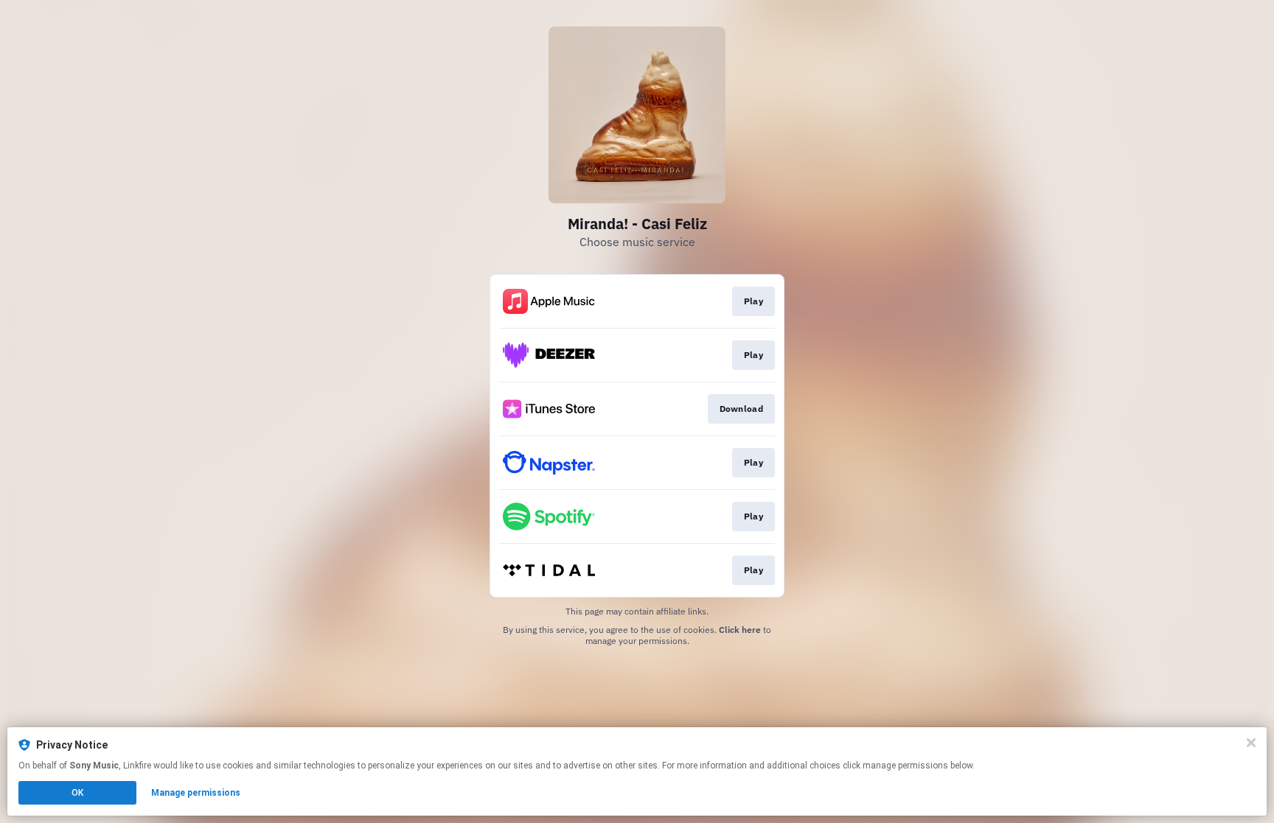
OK (77, 793)
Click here (740, 629)
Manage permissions (195, 793)
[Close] (1251, 742)
